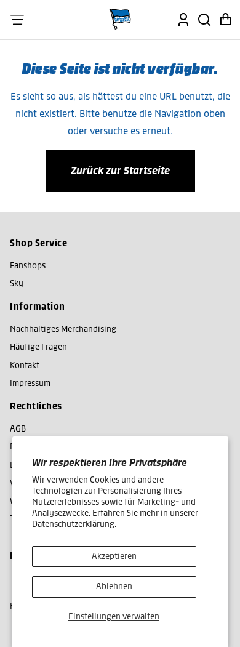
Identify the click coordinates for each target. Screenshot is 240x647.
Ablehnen (114, 586)
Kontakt (24, 365)
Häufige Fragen (38, 347)
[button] (17, 19)
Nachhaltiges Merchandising (63, 329)
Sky (16, 283)
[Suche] (204, 19)
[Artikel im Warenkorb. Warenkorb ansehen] (225, 19)
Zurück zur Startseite (120, 170)
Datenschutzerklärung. (74, 524)
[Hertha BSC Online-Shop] (120, 20)
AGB (18, 429)
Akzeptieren (114, 556)
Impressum (30, 383)
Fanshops (28, 265)
